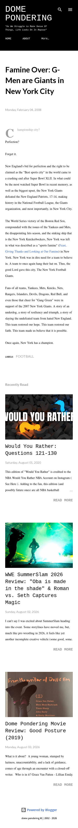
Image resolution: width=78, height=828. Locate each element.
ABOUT (26, 38)
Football (25, 356)
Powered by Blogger (41, 810)
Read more (63, 500)
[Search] (59, 7)
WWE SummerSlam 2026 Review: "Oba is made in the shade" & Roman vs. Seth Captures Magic (37, 589)
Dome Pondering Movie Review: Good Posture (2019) (35, 731)
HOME (8, 38)
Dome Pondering (28, 14)
